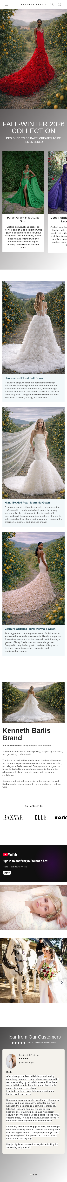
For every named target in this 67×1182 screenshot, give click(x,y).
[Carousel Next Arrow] (61, 982)
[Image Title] (33, 970)
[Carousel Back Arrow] (5, 982)
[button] (6, 4)
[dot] (31, 1174)
